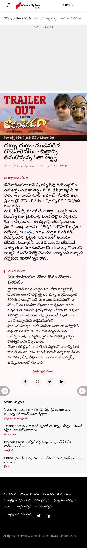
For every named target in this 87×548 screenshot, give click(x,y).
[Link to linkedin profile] (48, 516)
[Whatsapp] (37, 382)
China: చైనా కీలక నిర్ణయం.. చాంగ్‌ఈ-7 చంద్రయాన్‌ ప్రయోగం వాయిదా (43, 461)
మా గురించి (9, 495)
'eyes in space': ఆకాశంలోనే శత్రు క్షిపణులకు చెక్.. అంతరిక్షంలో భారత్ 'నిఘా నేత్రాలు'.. (37, 412)
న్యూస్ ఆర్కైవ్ (23, 507)
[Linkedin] (62, 382)
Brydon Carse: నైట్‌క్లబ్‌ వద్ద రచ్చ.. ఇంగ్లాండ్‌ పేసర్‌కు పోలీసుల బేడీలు (38, 444)
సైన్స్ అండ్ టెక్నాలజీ (16, 418)
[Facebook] (25, 382)
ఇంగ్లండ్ (9, 451)
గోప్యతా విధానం (29, 495)
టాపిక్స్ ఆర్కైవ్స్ (43, 507)
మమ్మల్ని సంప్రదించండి (16, 501)
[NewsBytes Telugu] (28, 5)
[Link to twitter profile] (39, 516)
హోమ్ (6, 19)
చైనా (6, 467)
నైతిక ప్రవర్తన (42, 501)
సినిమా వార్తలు (32, 19)
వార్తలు (17, 19)
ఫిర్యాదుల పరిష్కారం (65, 501)
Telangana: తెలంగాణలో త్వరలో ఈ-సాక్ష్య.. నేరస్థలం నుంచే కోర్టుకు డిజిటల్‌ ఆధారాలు (43, 428)
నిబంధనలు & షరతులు (57, 495)
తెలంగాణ (10, 434)
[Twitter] (50, 382)
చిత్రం (29, 232)
